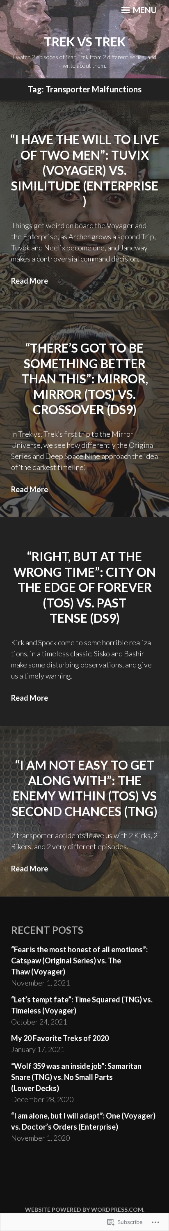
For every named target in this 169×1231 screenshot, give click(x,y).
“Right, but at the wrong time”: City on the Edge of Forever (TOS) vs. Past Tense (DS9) (85, 587)
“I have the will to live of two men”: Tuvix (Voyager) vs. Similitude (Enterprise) (84, 170)
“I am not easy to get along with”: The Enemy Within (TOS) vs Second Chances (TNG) (85, 787)
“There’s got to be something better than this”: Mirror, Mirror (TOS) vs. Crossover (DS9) (84, 378)
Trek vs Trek (85, 41)
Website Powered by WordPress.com (84, 1209)
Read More (29, 280)
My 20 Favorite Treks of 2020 (60, 1038)
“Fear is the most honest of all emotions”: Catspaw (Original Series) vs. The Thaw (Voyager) (79, 960)
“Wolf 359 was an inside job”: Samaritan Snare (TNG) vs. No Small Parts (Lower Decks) (76, 1077)
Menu (144, 10)
